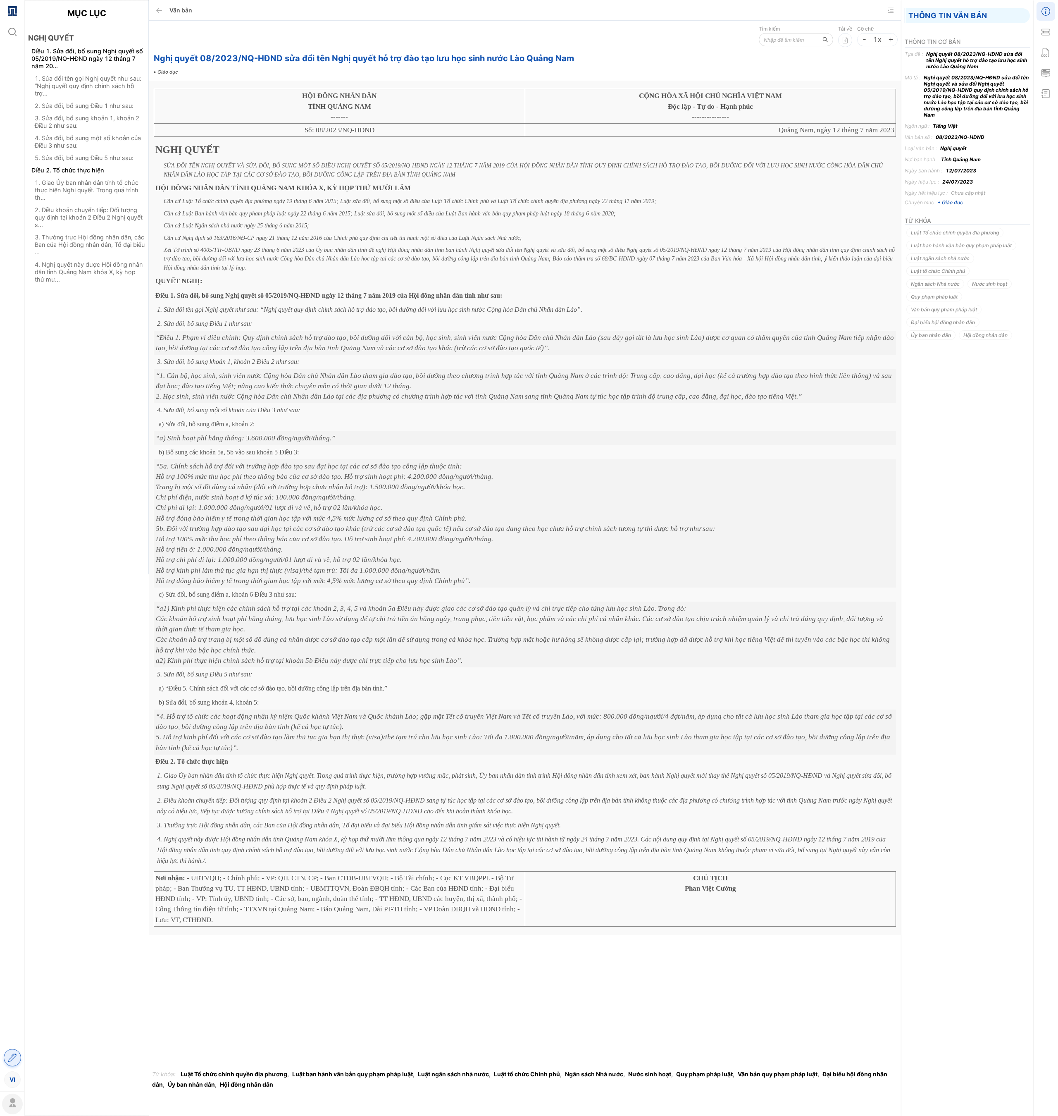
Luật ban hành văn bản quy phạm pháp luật (352, 1074)
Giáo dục (952, 202)
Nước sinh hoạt (649, 1074)
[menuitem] (12, 10)
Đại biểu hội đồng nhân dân (943, 322)
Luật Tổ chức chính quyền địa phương (234, 1074)
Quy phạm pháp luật (704, 1074)
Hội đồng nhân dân (246, 1084)
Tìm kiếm (769, 29)
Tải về (845, 29)
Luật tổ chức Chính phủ (527, 1074)
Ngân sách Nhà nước (594, 1074)
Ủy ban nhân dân (191, 1084)
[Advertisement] (86, 435)
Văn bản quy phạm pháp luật (777, 1074)
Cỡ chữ (865, 29)
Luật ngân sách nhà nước (453, 1074)
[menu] (12, 545)
